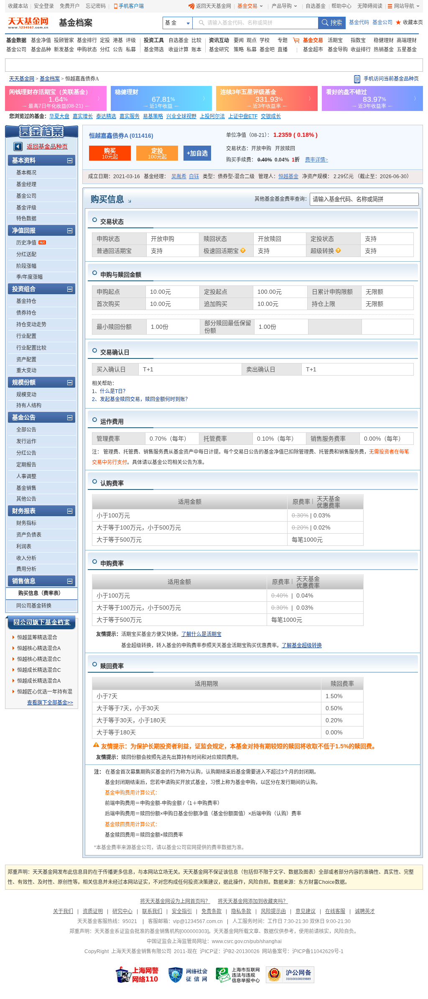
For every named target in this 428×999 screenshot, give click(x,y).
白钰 (194, 176)
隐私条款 (241, 911)
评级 (131, 40)
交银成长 (271, 116)
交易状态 (112, 221)
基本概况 (26, 173)
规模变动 (26, 395)
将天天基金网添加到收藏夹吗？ (253, 901)
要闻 (239, 40)
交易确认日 (115, 352)
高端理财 (407, 40)
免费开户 (70, 6)
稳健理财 (384, 40)
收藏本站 (18, 6)
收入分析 (26, 558)
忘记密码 (96, 6)
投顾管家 (64, 40)
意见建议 (306, 911)
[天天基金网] (29, 23)
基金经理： (171, 176)
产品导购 (282, 6)
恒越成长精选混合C (39, 670)
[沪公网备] (290, 974)
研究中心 (122, 911)
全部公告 (26, 430)
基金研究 (219, 50)
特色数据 (26, 219)
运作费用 (112, 421)
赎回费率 (112, 666)
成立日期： (114, 176)
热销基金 (384, 50)
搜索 (331, 23)
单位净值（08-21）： (272, 135)
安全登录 (44, 6)
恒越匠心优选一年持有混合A (44, 693)
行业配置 (26, 336)
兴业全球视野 (181, 116)
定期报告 (26, 465)
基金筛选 (154, 50)
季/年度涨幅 (29, 277)
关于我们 (63, 911)
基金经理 (26, 184)
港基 (118, 40)
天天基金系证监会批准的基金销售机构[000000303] (151, 931)
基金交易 (247, 6)
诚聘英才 (365, 911)
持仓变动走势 (31, 325)
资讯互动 (219, 40)
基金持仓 (26, 301)
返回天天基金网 (213, 6)
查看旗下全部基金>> (50, 703)
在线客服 (335, 911)
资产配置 (26, 360)
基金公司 (382, 22)
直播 (283, 50)
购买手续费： (277, 160)
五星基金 (407, 50)
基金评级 (26, 208)
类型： (229, 176)
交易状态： (260, 148)
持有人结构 (28, 406)
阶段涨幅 (26, 266)
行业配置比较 (31, 348)
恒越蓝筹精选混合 (37, 638)
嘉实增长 (83, 116)
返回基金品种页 (47, 146)
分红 (105, 50)
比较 (196, 40)
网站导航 (404, 6)
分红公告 (26, 453)
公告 (118, 50)
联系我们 (152, 911)
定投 (105, 40)
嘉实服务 (130, 116)
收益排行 (361, 50)
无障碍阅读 (369, 6)
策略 (239, 50)
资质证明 (93, 911)
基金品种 (41, 50)
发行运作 (26, 441)
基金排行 (87, 40)
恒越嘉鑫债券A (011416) (121, 135)
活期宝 (335, 40)
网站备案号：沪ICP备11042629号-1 (303, 951)
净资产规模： (357, 176)
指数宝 (358, 40)
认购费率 (112, 483)
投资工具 (154, 40)
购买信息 (107, 199)
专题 (283, 40)
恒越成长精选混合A (39, 681)
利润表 (23, 547)
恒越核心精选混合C (39, 659)
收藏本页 (409, 22)
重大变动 (26, 370)
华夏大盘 (59, 116)
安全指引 (182, 911)
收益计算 (178, 50)
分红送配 (26, 254)
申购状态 (87, 50)
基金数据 (16, 40)
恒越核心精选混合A (39, 648)
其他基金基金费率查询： (282, 199)
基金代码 (359, 22)
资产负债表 (28, 535)
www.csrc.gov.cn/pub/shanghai (247, 941)
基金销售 (26, 488)
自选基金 (316, 6)
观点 (252, 40)
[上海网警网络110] (137, 974)
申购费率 (112, 563)
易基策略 (153, 116)
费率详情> (316, 160)
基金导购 (338, 50)
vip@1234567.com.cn (198, 921)
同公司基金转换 (33, 606)
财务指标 (26, 523)
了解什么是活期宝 (201, 634)
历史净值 (26, 243)
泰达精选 (106, 116)
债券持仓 (26, 313)
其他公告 (26, 499)
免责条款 (211, 911)
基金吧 (267, 50)
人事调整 (26, 476)
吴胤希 (178, 176)
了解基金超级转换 (302, 645)
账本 (196, 50)
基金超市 (313, 50)
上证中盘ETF (242, 116)
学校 (265, 40)
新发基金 (64, 50)
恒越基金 (288, 176)
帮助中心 (341, 6)
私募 (131, 50)
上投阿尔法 (212, 116)
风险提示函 (273, 911)
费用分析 (26, 569)
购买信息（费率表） (41, 593)
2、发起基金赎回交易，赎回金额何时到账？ (141, 399)
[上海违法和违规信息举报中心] (238, 974)
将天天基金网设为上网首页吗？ (175, 901)
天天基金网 (21, 79)
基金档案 (75, 23)
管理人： (278, 176)
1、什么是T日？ (110, 391)
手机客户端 (131, 6)
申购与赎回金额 (120, 274)
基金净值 (41, 40)
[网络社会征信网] (188, 974)
